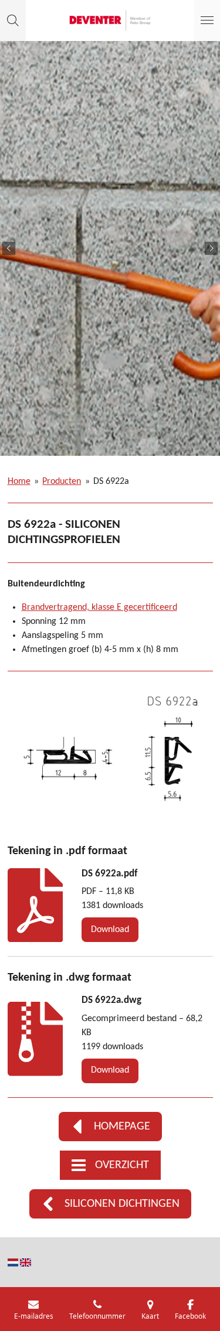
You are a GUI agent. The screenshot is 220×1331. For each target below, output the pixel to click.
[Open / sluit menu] (207, 20)
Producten (61, 481)
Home (19, 481)
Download (110, 929)
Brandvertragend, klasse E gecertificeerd (99, 607)
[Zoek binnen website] (13, 20)
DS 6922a (111, 481)
